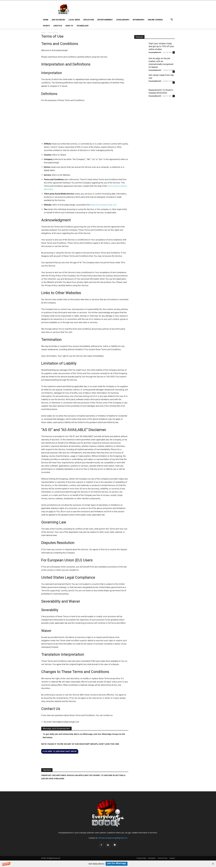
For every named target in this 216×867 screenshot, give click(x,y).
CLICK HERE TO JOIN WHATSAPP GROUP (59, 751)
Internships (138, 19)
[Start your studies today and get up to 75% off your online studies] (140, 48)
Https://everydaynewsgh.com (104, 205)
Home (45, 19)
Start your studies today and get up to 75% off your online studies (161, 46)
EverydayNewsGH (155, 52)
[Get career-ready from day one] (140, 80)
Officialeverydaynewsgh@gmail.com (112, 838)
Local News (74, 19)
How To (69, 25)
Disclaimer (152, 858)
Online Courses (155, 19)
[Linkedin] (108, 844)
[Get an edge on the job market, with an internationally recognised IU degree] (140, 63)
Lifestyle (57, 25)
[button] (108, 863)
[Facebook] (101, 844)
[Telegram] (114, 844)
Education (89, 19)
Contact (172, 858)
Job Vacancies (58, 19)
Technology (82, 25)
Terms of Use (162, 858)
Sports (46, 25)
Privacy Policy (141, 858)
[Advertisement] (129, 9)
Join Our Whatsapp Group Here (116, 864)
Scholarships (122, 19)
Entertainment (105, 19)
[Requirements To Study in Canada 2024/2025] (140, 95)
